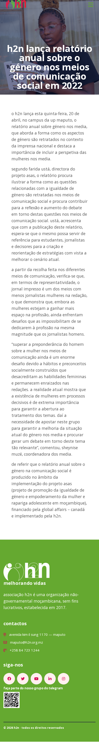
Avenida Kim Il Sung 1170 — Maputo (36, 634)
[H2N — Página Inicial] (16, 4)
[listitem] (9, 678)
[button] (90, 4)
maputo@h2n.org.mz (26, 642)
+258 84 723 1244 (24, 650)
